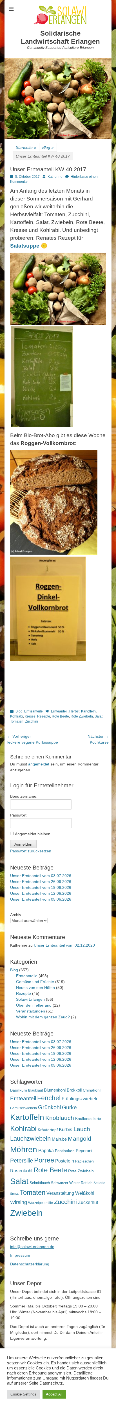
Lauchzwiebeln (30, 1138)
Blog (48, 147)
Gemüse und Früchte (35, 981)
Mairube (59, 1139)
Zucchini (31, 721)
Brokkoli (74, 1090)
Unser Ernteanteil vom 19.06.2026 (40, 887)
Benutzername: (23, 796)
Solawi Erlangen (30, 999)
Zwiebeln (26, 1212)
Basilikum (18, 1090)
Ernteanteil (59, 711)
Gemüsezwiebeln (23, 1108)
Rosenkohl (21, 1170)
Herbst (74, 711)
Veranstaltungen (30, 1011)
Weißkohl (84, 1193)
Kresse (30, 716)
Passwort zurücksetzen (30, 851)
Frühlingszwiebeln (80, 1098)
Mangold (79, 1138)
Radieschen (84, 1161)
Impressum (20, 1255)
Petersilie (21, 1160)
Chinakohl (92, 1090)
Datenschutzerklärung (29, 1264)
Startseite (26, 147)
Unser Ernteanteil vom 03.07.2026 (40, 875)
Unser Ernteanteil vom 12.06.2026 (40, 893)
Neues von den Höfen (35, 987)
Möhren (23, 1149)
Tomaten (16, 721)
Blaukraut (35, 1090)
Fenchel (49, 1098)
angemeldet (38, 764)
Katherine (55, 177)
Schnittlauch (40, 1183)
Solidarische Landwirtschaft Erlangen (60, 37)
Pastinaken (65, 1150)
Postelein (64, 1161)
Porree (44, 1160)
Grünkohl (49, 1107)
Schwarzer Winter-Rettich (71, 1183)
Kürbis (65, 1129)
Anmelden (23, 844)
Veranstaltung (60, 1193)
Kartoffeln (88, 711)
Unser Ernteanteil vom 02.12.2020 (64, 945)
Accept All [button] (54, 1394)
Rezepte (43, 716)
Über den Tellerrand (34, 1005)
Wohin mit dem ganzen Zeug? (43, 1017)
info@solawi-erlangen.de (32, 1246)
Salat (98, 716)
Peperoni (84, 1150)
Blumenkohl (55, 1090)
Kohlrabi (16, 716)
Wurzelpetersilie (40, 1203)
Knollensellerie (88, 1119)
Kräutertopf (48, 1129)
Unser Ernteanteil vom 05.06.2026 (40, 899)
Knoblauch (59, 1118)
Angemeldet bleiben (32, 834)
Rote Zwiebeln (82, 716)
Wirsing (18, 1202)
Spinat (14, 1193)
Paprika (46, 1150)
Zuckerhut (88, 1202)
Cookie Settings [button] (23, 1394)
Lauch (81, 1129)
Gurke (69, 1107)
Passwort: (19, 815)
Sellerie (99, 1183)
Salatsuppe (25, 246)
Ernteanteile (33, 711)
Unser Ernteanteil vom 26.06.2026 (40, 881)
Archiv (15, 914)
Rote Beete (60, 716)
